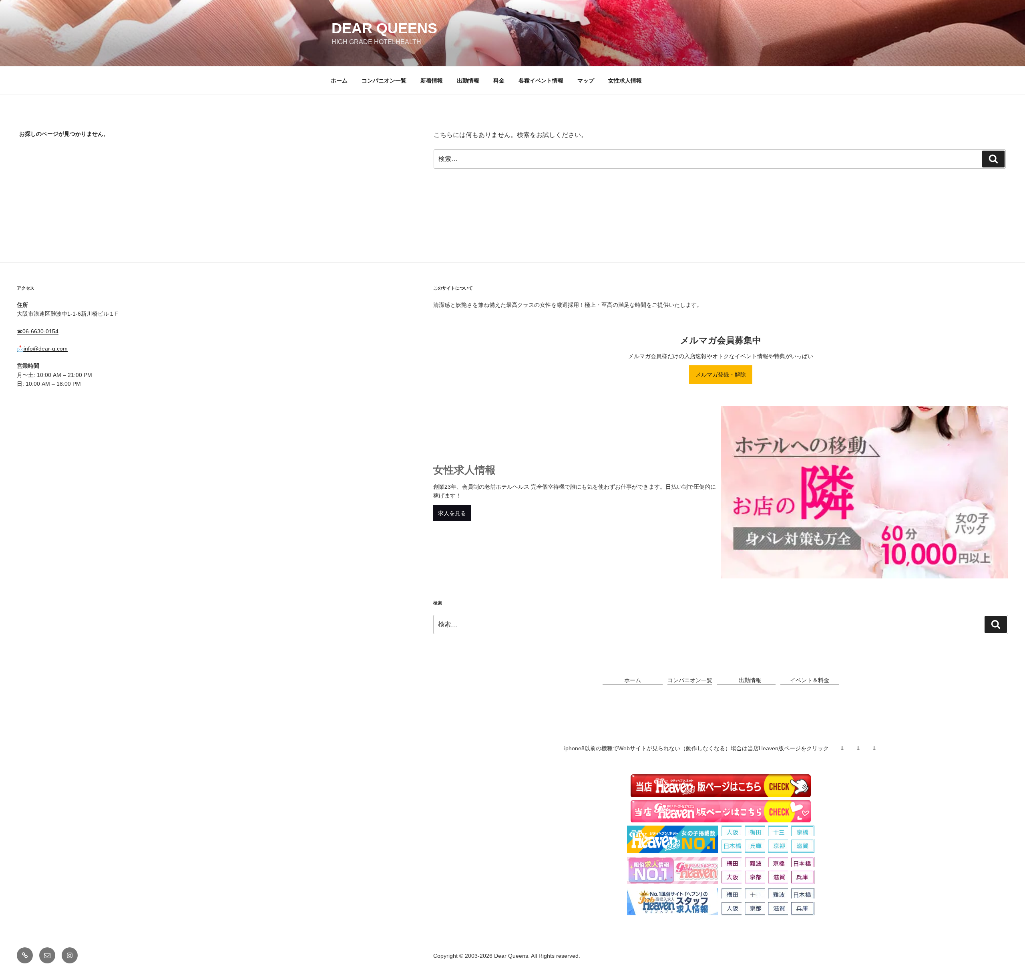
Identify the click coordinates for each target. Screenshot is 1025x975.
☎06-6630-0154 (37, 331)
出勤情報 (468, 80)
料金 (498, 80)
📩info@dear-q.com (42, 348)
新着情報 (431, 80)
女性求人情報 (625, 80)
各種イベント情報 (541, 80)
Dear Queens (384, 28)
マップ (585, 80)
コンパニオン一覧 (384, 80)
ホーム (339, 80)
